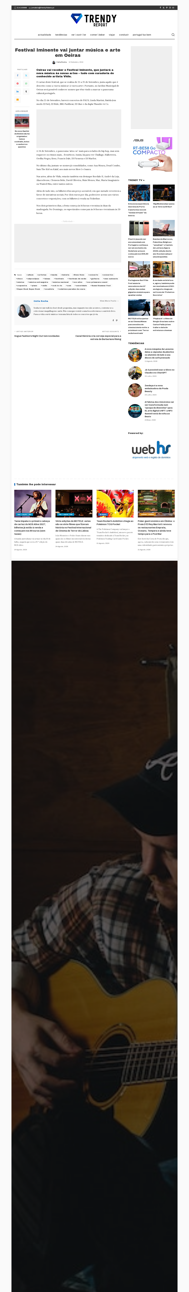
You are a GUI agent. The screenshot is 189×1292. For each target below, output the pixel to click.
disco (20, 279)
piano (34, 285)
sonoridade (81, 285)
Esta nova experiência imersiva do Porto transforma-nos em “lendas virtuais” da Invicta (138, 210)
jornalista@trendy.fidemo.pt (42, 8)
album (30, 275)
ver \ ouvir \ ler (24, 514)
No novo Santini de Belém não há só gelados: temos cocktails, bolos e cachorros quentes (21, 139)
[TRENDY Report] (94, 20)
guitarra (95, 279)
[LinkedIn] (17, 91)
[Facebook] (160, 8)
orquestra (22, 285)
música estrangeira (38, 282)
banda (54, 275)
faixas (47, 279)
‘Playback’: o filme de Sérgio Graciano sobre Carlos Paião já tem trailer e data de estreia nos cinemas (163, 324)
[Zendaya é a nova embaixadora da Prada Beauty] (135, 390)
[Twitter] (163, 8)
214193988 (22, 8)
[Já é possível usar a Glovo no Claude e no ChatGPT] (135, 373)
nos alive (78, 282)
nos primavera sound (97, 282)
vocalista (49, 289)
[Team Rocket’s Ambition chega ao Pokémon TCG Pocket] (115, 504)
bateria (65, 275)
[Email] (17, 99)
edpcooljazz (33, 279)
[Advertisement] (78, 128)
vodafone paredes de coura (72, 289)
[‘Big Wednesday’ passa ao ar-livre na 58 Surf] (164, 193)
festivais (59, 279)
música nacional (60, 282)
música (20, 282)
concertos (108, 275)
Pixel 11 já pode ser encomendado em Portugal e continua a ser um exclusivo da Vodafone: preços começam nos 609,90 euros (138, 248)
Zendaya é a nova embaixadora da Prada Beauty (156, 388)
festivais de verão (77, 279)
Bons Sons (79, 275)
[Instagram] (170, 8)
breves (103, 514)
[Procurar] (173, 35)
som (69, 285)
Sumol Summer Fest (101, 285)
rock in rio (57, 285)
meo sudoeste (111, 279)
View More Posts (108, 301)
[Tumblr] (26, 91)
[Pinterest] (166, 8)
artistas (42, 275)
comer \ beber (147, 514)
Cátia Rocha (61, 62)
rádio (44, 285)
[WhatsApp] (26, 83)
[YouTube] (173, 8)
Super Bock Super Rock (28, 289)
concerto (93, 275)
